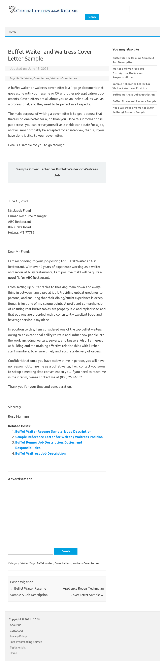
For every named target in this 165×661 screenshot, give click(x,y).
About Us (15, 625)
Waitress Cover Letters (64, 78)
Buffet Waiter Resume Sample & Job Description (53, 431)
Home (12, 31)
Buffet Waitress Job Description (40, 453)
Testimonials (18, 647)
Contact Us (17, 630)
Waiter (24, 563)
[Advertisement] (57, 510)
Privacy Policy (18, 636)
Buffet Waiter (24, 78)
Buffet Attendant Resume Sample (134, 101)
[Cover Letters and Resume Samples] (43, 12)
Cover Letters (41, 78)
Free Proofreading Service (26, 641)
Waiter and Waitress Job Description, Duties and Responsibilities (128, 73)
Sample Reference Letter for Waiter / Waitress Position (59, 437)
